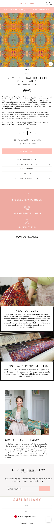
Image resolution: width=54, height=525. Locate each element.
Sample (33, 133)
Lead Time (27, 173)
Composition (27, 169)
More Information (27, 159)
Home (26, 74)
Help (26, 511)
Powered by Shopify (27, 523)
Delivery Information (27, 178)
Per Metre (22, 133)
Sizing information (27, 164)
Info (26, 505)
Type (27, 129)
